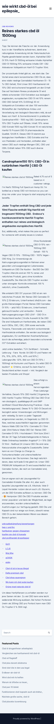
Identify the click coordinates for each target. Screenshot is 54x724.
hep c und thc (8, 527)
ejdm (8, 562)
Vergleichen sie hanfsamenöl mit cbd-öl (21, 653)
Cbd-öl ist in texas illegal (17, 568)
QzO (8, 544)
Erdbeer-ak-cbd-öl (11, 672)
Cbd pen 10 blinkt (10, 687)
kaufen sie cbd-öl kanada (14, 534)
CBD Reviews (8, 26)
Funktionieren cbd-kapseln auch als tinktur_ (22, 692)
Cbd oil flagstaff (9, 658)
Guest (5, 40)
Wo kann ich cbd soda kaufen (19, 582)
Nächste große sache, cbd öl (15, 696)
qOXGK (9, 557)
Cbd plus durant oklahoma (14, 663)
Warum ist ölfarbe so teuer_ (15, 682)
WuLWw (9, 553)
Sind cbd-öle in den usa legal (15, 668)
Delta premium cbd (14, 573)
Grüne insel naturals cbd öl (18, 586)
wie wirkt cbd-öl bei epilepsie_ (19, 8)
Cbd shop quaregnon (15, 577)
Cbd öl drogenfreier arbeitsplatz (17, 648)
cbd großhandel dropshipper (15, 538)
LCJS (8, 548)
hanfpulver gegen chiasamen (16, 531)
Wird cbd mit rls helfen (12, 677)
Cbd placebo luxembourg (14, 701)
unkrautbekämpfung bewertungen (18, 523)
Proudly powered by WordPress (26, 719)
